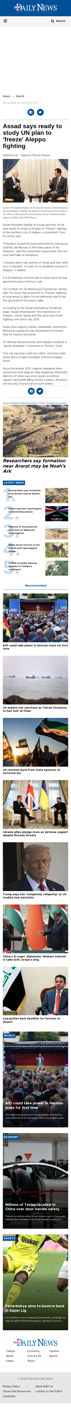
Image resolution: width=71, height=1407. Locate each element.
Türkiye (10, 1351)
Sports (53, 1356)
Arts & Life (34, 1356)
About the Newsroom (17, 1391)
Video (9, 1361)
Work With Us (44, 1386)
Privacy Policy (11, 1386)
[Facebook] (30, 112)
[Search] (52, 20)
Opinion (54, 1351)
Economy (33, 1351)
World (20, 96)
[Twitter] (40, 112)
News (6, 96)
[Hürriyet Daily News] (35, 8)
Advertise (9, 1396)
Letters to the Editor (49, 1391)
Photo (31, 1361)
